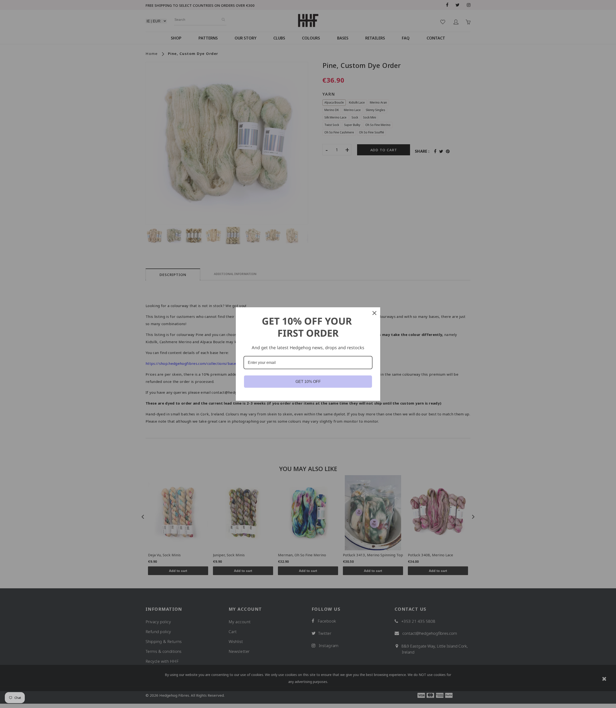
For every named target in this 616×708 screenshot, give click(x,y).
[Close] (374, 313)
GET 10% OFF (308, 382)
